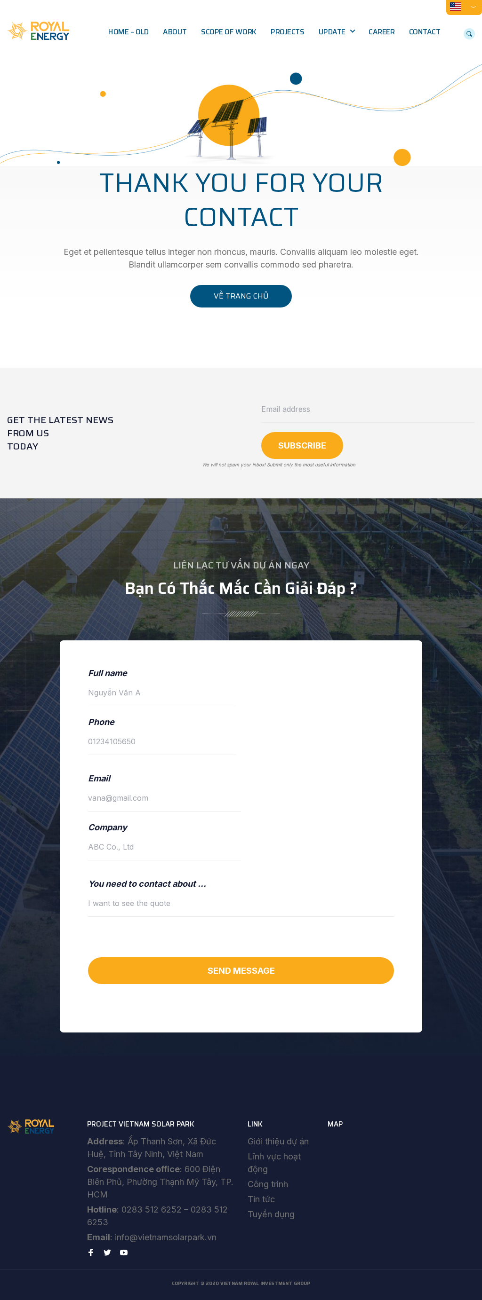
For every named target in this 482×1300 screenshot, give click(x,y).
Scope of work (229, 32)
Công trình (268, 1184)
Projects (287, 32)
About (174, 32)
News (335, 51)
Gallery (338, 71)
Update (332, 32)
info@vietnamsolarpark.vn (166, 1237)
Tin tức (261, 1199)
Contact (425, 32)
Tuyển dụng (271, 1214)
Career (381, 32)
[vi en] (464, 6)
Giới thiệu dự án (278, 1141)
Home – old (128, 32)
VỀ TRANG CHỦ (241, 296)
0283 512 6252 (151, 1209)
